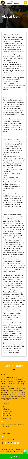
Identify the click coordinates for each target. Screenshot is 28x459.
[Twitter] (6, 443)
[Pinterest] (15, 443)
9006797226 (6, 433)
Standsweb (20, 451)
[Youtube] (18, 443)
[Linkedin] (12, 443)
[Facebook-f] (2, 443)
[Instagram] (9, 443)
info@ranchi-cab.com (8, 439)
